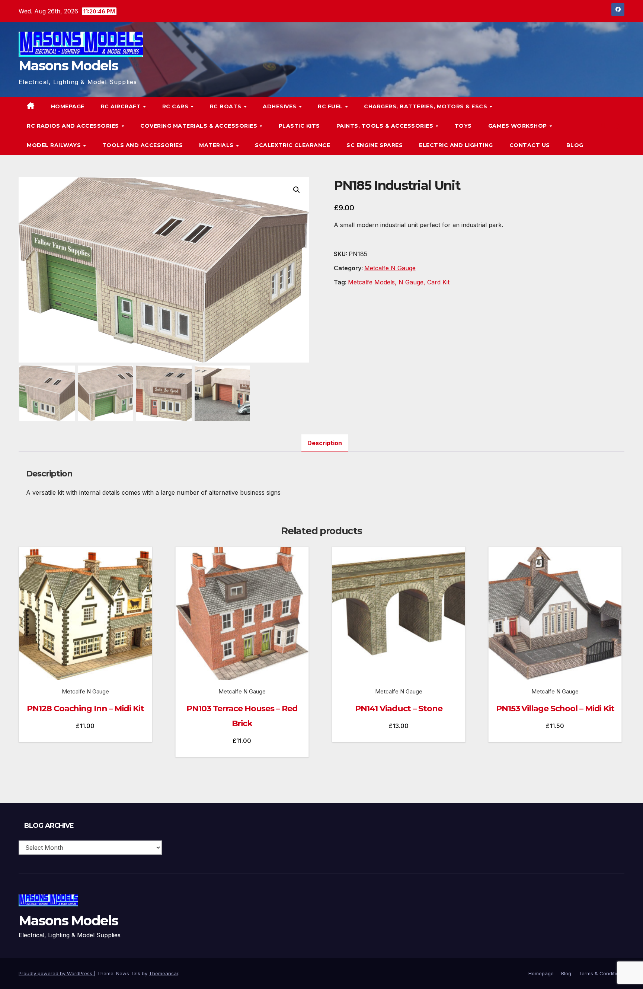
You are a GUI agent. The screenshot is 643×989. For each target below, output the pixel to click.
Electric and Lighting (456, 145)
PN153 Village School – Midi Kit (555, 709)
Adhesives (280, 106)
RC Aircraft (122, 106)
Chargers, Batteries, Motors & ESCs (426, 106)
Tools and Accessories (142, 145)
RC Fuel (331, 106)
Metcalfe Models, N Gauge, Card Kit (399, 282)
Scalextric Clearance (292, 145)
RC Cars (176, 106)
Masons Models (68, 65)
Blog (574, 145)
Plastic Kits (299, 125)
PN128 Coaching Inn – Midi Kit (85, 709)
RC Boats (226, 106)
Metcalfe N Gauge (390, 268)
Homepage (67, 106)
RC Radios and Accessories (74, 125)
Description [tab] (324, 443)
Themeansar (163, 973)
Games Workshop (518, 125)
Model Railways (55, 145)
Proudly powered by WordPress (56, 973)
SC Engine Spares (374, 145)
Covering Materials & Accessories (199, 125)
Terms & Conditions (601, 973)
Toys (463, 125)
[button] (604, 126)
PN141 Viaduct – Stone (398, 709)
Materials (217, 145)
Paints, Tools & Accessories (385, 125)
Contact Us (529, 145)
